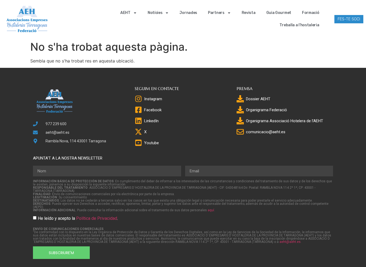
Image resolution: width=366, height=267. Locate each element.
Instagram (153, 99)
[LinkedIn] (138, 120)
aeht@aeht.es (290, 242)
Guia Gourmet (278, 12)
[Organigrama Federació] (240, 109)
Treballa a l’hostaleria (299, 25)
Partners (216, 12)
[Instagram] (138, 98)
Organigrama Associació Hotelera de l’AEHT (284, 120)
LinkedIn (151, 120)
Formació (310, 12)
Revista (249, 12)
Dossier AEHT (258, 99)
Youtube (151, 142)
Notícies (155, 12)
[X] (138, 131)
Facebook (153, 109)
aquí (211, 210)
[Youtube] (138, 142)
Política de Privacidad (96, 218)
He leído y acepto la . (78, 218)
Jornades (188, 12)
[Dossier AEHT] (240, 98)
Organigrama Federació (266, 109)
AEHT (125, 12)
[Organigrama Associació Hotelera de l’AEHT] (240, 120)
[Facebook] (138, 109)
